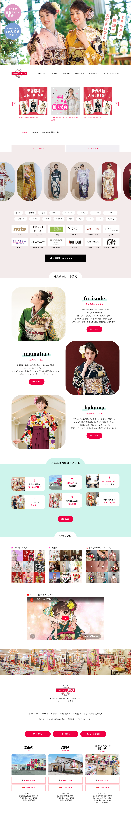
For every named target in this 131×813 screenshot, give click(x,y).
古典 (46, 219)
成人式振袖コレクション (61, 258)
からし (111, 219)
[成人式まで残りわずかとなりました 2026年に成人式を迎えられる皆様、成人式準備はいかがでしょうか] (102, 555)
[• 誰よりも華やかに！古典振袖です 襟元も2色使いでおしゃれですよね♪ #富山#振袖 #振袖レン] (39, 577)
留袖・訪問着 (79, 73)
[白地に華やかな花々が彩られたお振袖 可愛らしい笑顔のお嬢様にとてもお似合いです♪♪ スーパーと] (91, 566)
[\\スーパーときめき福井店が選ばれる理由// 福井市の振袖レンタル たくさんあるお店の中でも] (65, 577)
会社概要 (71, 719)
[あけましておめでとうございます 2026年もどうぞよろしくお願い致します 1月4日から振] (65, 555)
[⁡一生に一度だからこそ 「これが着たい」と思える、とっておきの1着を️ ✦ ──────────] (17, 555)
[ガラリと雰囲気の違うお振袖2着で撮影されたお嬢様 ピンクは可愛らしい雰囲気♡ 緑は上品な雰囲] (113, 555)
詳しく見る (94, 329)
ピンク (59, 219)
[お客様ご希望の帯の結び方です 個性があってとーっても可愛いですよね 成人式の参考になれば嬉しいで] (91, 555)
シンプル (69, 213)
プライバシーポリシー (85, 719)
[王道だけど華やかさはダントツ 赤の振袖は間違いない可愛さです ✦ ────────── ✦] (28, 555)
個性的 (30, 213)
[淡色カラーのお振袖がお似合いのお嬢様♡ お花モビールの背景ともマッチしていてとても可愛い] (113, 577)
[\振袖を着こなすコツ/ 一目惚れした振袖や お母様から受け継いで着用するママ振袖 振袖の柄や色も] (54, 566)
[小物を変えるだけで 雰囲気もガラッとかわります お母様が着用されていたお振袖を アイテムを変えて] (65, 566)
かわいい (21, 219)
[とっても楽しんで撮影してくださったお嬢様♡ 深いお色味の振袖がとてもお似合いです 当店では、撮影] (113, 566)
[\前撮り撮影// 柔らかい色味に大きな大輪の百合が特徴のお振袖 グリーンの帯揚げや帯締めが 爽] (76, 566)
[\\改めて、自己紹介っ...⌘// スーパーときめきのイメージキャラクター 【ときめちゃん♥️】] (76, 577)
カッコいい (110, 213)
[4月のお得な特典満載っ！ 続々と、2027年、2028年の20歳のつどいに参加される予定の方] (54, 555)
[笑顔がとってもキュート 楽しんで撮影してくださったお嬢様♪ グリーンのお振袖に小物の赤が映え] (102, 577)
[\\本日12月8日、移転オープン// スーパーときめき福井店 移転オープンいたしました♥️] (54, 577)
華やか (55, 213)
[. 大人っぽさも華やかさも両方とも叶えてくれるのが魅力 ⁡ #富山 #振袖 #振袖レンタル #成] (39, 555)
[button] (14, 104)
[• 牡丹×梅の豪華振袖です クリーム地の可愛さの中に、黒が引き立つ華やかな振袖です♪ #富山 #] (17, 577)
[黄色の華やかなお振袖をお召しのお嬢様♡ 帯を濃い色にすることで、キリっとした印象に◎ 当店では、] (102, 566)
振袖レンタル (42, 73)
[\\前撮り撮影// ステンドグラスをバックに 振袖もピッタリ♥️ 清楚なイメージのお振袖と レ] (76, 555)
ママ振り (55, 73)
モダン (34, 219)
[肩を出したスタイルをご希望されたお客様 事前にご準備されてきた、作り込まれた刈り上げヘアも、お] (91, 577)
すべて (18, 213)
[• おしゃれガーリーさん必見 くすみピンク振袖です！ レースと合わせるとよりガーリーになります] (17, 566)
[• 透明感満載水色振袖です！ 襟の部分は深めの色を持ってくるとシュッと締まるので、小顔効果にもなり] (28, 566)
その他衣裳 (93, 73)
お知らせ (41, 719)
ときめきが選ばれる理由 (56, 719)
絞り (42, 213)
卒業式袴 (66, 73)
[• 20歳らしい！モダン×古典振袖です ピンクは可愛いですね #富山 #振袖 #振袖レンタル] (28, 577)
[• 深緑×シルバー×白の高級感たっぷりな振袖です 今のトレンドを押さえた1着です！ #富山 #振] (39, 566)
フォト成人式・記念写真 (110, 73)
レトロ (95, 213)
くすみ (82, 213)
